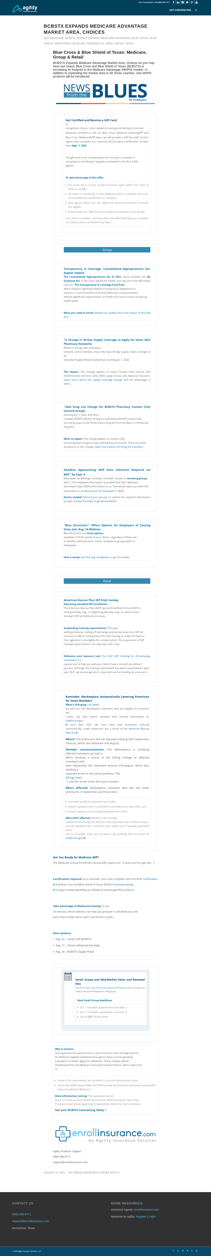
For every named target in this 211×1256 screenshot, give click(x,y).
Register (141, 1216)
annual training (124, 884)
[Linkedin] (178, 2)
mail (97, 753)
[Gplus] (192, 2)
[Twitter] (187, 2)
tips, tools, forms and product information (105, 987)
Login (152, 1216)
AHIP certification (147, 879)
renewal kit (95, 43)
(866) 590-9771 (21, 1214)
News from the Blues (70, 43)
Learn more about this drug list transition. (119, 446)
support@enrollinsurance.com (30, 1221)
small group (115, 43)
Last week (93, 704)
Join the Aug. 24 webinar (95, 557)
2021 (90, 1016)
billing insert (74, 777)
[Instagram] (182, 2)
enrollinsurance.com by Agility (96, 1172)
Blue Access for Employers (99, 491)
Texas (129, 43)
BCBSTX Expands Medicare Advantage (103, 38)
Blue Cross (140, 38)
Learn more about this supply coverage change (93, 379)
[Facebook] (173, 2)
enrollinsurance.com (146, 1209)
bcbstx (70, 38)
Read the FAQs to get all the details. (96, 501)
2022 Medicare (54, 38)
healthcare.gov (74, 720)
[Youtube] (196, 2)
